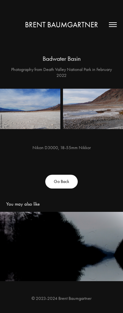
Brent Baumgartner (61, 24)
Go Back (61, 181)
